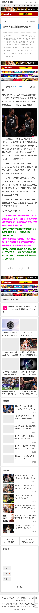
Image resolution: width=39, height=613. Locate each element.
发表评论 (32, 21)
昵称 (7, 568)
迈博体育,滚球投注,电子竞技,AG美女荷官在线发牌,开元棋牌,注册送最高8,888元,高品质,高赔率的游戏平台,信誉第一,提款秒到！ (19, 242)
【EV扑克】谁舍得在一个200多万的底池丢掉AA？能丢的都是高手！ (25, 448)
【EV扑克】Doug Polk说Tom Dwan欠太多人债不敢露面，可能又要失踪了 (24, 408)
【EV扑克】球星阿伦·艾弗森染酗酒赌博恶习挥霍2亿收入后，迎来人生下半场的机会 (24, 438)
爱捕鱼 (23, 309)
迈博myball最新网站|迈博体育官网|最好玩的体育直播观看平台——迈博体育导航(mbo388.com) (19, 232)
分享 (27, 268)
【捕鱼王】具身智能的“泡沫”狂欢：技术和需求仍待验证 (28, 374)
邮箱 (7, 573)
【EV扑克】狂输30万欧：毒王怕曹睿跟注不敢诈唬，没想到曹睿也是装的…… (25, 478)
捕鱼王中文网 (7, 2)
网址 (5, 579)
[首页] (36, 598)
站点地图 (32, 598)
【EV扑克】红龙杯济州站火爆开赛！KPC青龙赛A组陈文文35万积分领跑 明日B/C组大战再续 (25, 508)
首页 (4, 6)
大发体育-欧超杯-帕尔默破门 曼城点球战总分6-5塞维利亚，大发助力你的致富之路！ (25, 428)
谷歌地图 (22, 600)
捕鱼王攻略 (11, 6)
